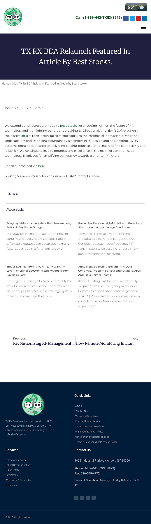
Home (5, 83)
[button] (143, 27)
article (25, 136)
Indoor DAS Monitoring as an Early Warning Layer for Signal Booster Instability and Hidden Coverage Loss (38, 271)
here (41, 166)
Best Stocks (69, 125)
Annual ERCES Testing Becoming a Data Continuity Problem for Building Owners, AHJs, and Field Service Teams (109, 271)
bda (14, 83)
